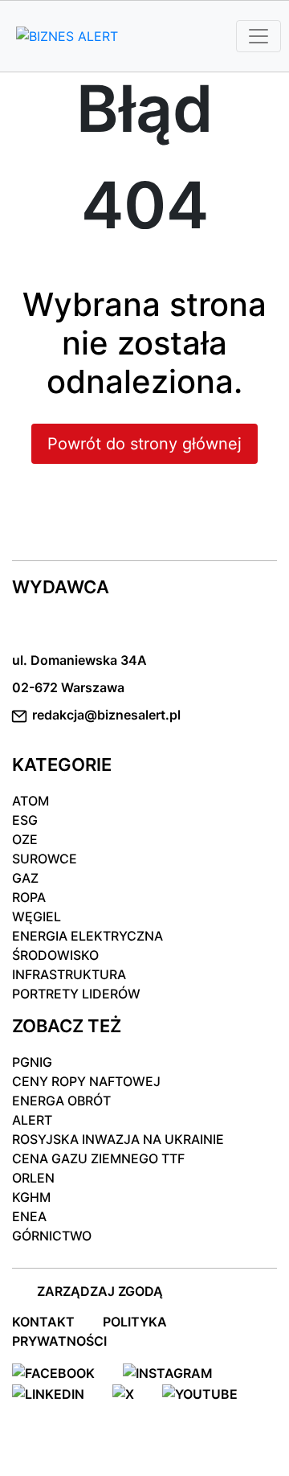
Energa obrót (61, 1101)
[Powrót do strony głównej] (144, 474)
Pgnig (32, 1062)
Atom (30, 801)
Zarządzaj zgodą (100, 1291)
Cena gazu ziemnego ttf (98, 1158)
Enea (29, 1216)
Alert (32, 1120)
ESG (25, 820)
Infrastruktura (69, 974)
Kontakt (43, 1322)
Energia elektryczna (87, 936)
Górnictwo (52, 1236)
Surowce (44, 859)
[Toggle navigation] (258, 36)
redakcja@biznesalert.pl (106, 715)
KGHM (31, 1197)
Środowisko (55, 955)
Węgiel (36, 916)
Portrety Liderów (76, 994)
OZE (25, 839)
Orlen (33, 1178)
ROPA (29, 897)
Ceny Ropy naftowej (86, 1081)
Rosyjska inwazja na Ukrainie (118, 1139)
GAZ (25, 878)
